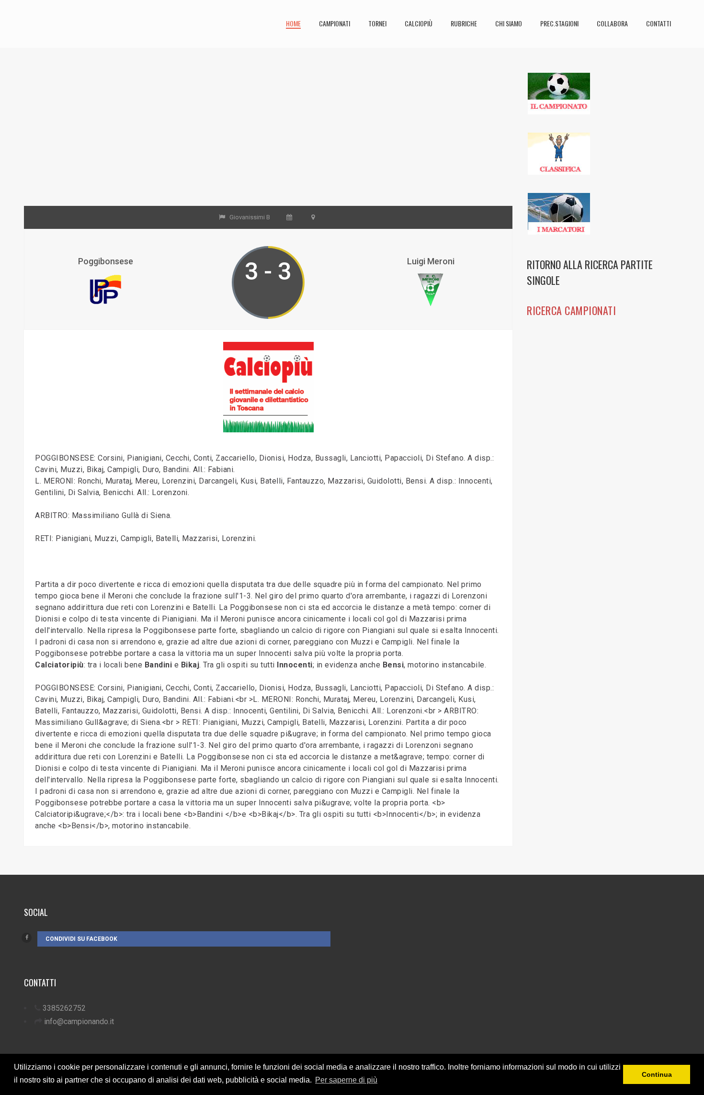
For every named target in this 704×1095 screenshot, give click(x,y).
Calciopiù (418, 23)
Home (293, 23)
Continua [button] (657, 1074)
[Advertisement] (268, 139)
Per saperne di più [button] (346, 1080)
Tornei (377, 23)
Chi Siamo (508, 23)
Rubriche (464, 23)
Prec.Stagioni (559, 23)
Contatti (658, 23)
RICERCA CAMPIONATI (571, 310)
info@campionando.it (79, 1021)
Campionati (334, 23)
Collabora (612, 23)
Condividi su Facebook (81, 939)
